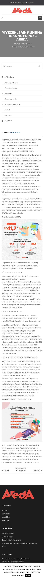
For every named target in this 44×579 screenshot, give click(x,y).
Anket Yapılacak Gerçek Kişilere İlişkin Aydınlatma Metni (19, 544)
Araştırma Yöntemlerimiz (13, 104)
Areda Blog (6, 517)
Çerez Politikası (7, 537)
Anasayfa (17, 44)
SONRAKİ (37, 470)
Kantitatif (8, 115)
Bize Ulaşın (6, 520)
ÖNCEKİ (6, 470)
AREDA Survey (10, 77)
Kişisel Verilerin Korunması (11, 540)
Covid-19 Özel (9, 121)
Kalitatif (7, 110)
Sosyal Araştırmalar (11, 88)
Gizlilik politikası (7, 533)
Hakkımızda (6, 514)
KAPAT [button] (28, 575)
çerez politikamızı (33, 572)
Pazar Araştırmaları (11, 99)
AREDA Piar (26, 44)
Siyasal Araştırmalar (11, 82)
